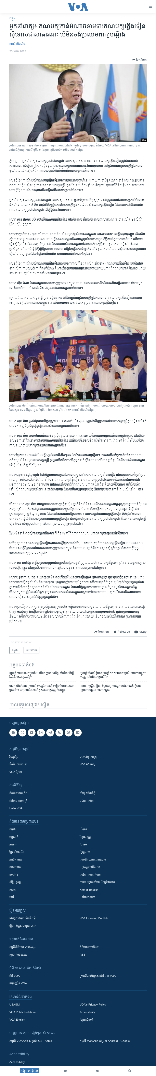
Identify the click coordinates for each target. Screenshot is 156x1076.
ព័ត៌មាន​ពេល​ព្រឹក (18, 793)
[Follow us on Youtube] (32, 732)
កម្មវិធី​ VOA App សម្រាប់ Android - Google (105, 1040)
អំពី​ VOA (14, 975)
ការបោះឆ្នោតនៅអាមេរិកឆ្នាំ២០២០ (97, 882)
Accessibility (87, 1012)
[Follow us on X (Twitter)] (22, 732)
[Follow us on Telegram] (50, 732)
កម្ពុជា (12, 17)
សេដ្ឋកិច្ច (13, 874)
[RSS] (59, 732)
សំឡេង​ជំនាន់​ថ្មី (87, 793)
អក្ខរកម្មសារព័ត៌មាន (90, 867)
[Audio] (98, 1071)
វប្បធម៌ (83, 844)
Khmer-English (89, 889)
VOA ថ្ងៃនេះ (15, 772)
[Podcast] (68, 732)
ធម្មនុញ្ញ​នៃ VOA (18, 983)
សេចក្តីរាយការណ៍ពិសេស (93, 859)
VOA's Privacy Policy (93, 1004)
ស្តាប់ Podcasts (18, 954)
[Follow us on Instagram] (41, 732)
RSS (82, 954)
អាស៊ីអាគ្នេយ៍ (16, 859)
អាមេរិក (13, 844)
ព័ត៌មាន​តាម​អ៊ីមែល (89, 947)
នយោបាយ (15, 867)
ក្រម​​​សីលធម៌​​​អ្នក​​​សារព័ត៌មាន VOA (98, 975)
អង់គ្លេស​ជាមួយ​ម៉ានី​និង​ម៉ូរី (22, 918)
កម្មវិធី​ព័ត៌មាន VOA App (22, 947)
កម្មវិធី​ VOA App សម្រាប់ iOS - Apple (30, 1040)
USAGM (14, 1004)
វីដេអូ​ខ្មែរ (13, 756)
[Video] (65, 1071)
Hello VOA (16, 808)
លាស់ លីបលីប (17, 43)
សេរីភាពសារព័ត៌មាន (90, 874)
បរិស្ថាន (84, 829)
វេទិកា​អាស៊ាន (87, 800)
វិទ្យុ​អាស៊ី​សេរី (86, 1019)
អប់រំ (11, 897)
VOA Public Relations (22, 1012)
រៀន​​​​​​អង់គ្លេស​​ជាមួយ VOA (22, 926)
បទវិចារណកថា (87, 897)
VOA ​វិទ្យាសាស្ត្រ (88, 756)
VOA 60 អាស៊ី (87, 764)
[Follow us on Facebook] (13, 732)
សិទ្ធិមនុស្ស (15, 882)
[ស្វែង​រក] (130, 1071)
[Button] (139, 59)
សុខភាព (13, 889)
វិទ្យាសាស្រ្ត (85, 837)
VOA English (17, 1019)
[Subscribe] (78, 732)
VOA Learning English (94, 918)
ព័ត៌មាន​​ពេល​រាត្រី (18, 800)
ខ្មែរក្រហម (85, 852)
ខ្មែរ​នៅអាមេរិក (16, 852)
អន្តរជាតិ (13, 837)
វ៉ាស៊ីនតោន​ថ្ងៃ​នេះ (18, 764)
